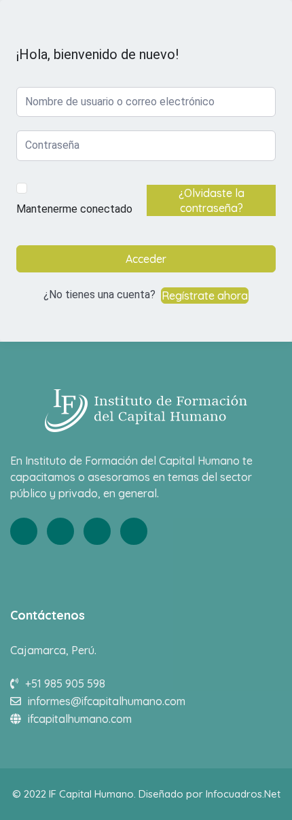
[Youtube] (97, 531)
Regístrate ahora (205, 295)
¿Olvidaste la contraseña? (211, 200)
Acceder (146, 259)
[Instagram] (133, 531)
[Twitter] (60, 531)
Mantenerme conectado (74, 208)
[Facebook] (23, 531)
